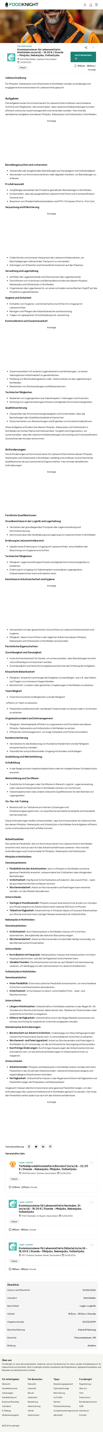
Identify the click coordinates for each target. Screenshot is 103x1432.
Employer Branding (10, 1402)
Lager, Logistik (26, 1162)
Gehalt (31, 1410)
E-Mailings (6, 1410)
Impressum (84, 1410)
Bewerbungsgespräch (63, 1384)
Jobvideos (6, 1406)
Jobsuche (32, 1388)
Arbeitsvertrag (34, 1406)
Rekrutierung (59, 1393)
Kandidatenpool (9, 1397)
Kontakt (83, 1415)
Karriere (57, 1402)
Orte (81, 1393)
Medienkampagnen (10, 1415)
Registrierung (85, 1384)
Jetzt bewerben (83, 55)
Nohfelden (90, 1297)
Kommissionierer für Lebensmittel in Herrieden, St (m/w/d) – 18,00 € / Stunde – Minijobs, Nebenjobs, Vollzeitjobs (50, 1208)
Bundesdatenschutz (88, 1402)
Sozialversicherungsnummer (66, 1410)
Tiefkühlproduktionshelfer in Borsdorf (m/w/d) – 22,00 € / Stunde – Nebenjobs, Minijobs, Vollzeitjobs (53, 1167)
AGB (81, 1406)
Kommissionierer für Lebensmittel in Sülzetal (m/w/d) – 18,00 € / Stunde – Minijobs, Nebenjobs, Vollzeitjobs (53, 1249)
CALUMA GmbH (24, 46)
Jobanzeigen (7, 1393)
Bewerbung (33, 1402)
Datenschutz (85, 1397)
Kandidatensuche (9, 1388)
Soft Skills (58, 1397)
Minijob (23, 68)
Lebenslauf (32, 1397)
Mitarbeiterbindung (62, 1406)
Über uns (83, 1388)
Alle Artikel (58, 1415)
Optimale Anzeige (61, 1388)
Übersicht (6, 1384)
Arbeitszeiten (33, 1415)
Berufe (31, 1393)
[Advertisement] (51, 141)
